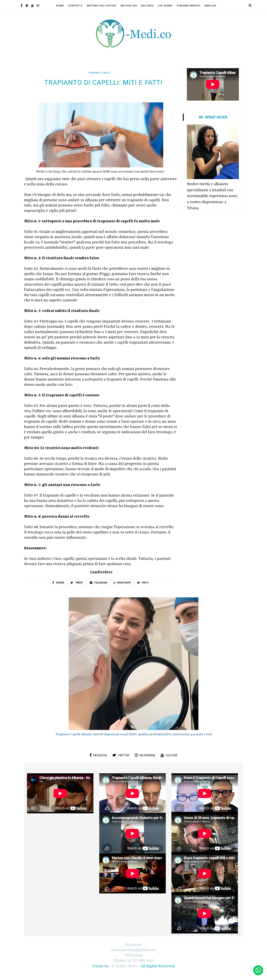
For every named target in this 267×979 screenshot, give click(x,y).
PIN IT (145, 582)
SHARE (60, 582)
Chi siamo (165, 5)
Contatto (75, 5)
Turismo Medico (188, 5)
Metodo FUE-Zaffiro (101, 5)
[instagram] (38, 6)
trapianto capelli (100, 72)
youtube (171, 755)
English (210, 5)
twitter (123, 755)
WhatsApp (133, 955)
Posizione (133, 945)
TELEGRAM (100, 582)
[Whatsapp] (258, 970)
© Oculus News (124, 966)
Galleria (147, 5)
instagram (147, 755)
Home (60, 5)
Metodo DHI (129, 5)
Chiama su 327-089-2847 (133, 960)
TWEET (79, 582)
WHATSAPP (124, 582)
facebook (100, 755)
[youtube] (32, 6)
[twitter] (27, 6)
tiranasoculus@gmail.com (133, 950)
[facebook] (21, 6)
